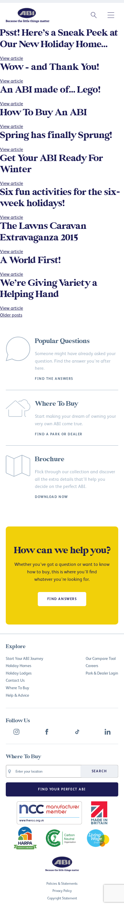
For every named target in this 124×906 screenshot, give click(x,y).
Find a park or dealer (58, 434)
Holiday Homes (18, 665)
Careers (92, 665)
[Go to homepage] (27, 15)
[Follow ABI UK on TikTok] (77, 732)
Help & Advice (17, 695)
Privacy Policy (62, 890)
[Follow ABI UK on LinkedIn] (107, 732)
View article (11, 58)
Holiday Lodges (18, 673)
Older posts (11, 315)
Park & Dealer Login (102, 673)
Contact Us (15, 680)
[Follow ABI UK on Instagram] (16, 732)
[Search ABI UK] (94, 15)
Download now (51, 497)
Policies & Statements (62, 883)
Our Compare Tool (101, 658)
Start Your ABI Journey (24, 658)
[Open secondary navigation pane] (111, 15)
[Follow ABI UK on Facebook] (47, 732)
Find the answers (54, 379)
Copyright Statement (62, 898)
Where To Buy (17, 687)
